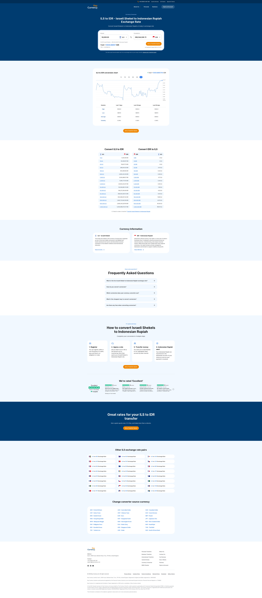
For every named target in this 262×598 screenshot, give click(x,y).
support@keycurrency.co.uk (93, 562)
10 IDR (135, 161)
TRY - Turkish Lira (95, 530)
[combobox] (123, 37)
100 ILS (102, 171)
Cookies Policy (136, 573)
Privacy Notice (127, 573)
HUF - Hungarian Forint (124, 518)
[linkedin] (90, 566)
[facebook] (88, 566)
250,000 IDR (137, 200)
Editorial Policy (156, 573)
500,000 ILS (103, 203)
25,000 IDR (137, 190)
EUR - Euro (121, 516)
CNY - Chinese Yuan (123, 513)
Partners (161, 562)
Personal (146, 6)
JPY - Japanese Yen (151, 518)
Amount (102, 33)
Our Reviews (162, 557)
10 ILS (101, 161)
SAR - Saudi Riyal (150, 524)
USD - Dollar (121, 530)
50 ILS (101, 167)
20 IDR (135, 164)
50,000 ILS (103, 193)
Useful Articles (155, 1)
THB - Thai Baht (149, 527)
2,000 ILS (102, 180)
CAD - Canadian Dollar (151, 510)
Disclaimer (163, 573)
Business (155, 6)
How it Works (162, 559)
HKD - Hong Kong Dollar (97, 518)
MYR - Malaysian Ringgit (97, 521)
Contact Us (162, 554)
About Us (161, 551)
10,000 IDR (137, 187)
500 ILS (102, 174)
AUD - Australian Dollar (124, 510)
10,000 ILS (103, 187)
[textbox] (122, 37)
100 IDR (136, 171)
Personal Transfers (146, 551)
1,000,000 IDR (137, 207)
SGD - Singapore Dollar (124, 527)
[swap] (131, 37)
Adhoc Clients (171, 573)
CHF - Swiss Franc (95, 513)
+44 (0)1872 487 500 (92, 560)
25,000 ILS (103, 190)
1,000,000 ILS (103, 207)
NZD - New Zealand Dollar (152, 521)
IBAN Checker (145, 565)
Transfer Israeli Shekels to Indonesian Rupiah (138, 211)
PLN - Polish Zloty (123, 524)
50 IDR (135, 167)
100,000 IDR (137, 197)
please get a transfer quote (149, 52)
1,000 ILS (102, 177)
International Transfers (148, 557)
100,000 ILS (103, 197)
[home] (91, 549)
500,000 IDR (137, 203)
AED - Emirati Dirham (96, 510)
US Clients (162, 1)
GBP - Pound (148, 516)
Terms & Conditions (146, 573)
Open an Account (168, 6)
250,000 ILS (103, 200)
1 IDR (135, 157)
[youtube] (93, 566)
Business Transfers (147, 554)
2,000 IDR (136, 180)
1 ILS (101, 157)
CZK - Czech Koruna (151, 513)
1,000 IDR (136, 177)
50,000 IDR (137, 193)
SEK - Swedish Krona (96, 527)
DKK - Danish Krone (95, 516)
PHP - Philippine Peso (96, 524)
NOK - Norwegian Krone (124, 521)
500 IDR (136, 174)
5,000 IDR (136, 184)
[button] (137, 6)
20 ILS (101, 164)
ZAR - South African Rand (152, 530)
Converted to (137, 33)
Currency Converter (131, 14)
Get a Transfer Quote (154, 43)
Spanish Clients (171, 1)
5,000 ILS (102, 184)
